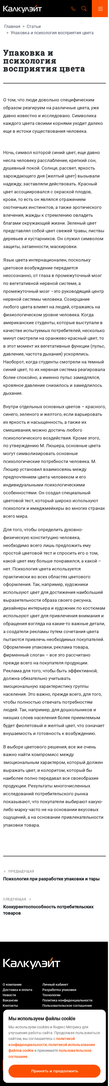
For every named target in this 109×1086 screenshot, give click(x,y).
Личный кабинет (55, 984)
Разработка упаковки (59, 990)
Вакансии (10, 1000)
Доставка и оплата (17, 990)
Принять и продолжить (54, 1071)
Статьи (34, 26)
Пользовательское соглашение (67, 1006)
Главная (12, 26)
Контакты (10, 1006)
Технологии (51, 995)
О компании (12, 984)
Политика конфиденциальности (67, 1000)
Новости (9, 995)
